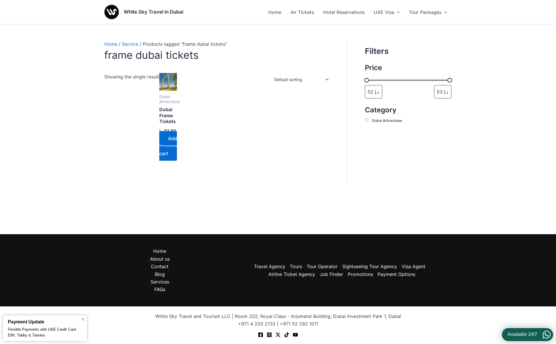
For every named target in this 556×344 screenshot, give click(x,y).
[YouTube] (295, 334)
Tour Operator (322, 266)
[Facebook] (260, 334)
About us (160, 259)
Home (274, 12)
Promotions (360, 274)
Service (130, 44)
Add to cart (168, 146)
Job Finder (331, 274)
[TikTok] (286, 334)
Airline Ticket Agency (291, 274)
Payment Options (396, 274)
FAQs (159, 289)
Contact (160, 266)
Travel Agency (269, 266)
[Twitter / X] (278, 334)
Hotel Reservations (344, 12)
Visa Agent (413, 266)
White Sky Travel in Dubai (153, 12)
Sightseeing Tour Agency (369, 266)
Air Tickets (302, 12)
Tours (296, 266)
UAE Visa (384, 12)
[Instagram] (269, 334)
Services (160, 282)
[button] (397, 12)
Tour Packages (425, 12)
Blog (160, 274)
